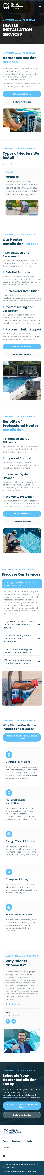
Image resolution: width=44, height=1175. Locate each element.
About (5, 1141)
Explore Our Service (22, 102)
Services (16, 1141)
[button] (4, 164)
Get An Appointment (22, 94)
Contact (6, 1147)
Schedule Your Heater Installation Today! (22, 1105)
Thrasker (32, 1171)
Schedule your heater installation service (22, 737)
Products (27, 1141)
